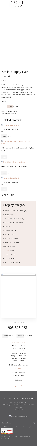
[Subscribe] (34, 423)
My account (5, 438)
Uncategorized (11, 262)
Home (2, 12)
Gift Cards (9, 258)
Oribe (6, 215)
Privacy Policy (25, 436)
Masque (7, 246)
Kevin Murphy (12, 111)
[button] (2, 4)
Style (6, 12)
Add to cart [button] (8, 136)
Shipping (4, 436)
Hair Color (9, 242)
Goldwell (8, 226)
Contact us (9, 335)
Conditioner (10, 234)
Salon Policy (13, 436)
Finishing (8, 238)
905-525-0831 (18, 327)
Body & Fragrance (13, 211)
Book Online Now (25, 335)
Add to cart (14, 106)
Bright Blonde (13, 219)
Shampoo (8, 230)
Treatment (9, 254)
